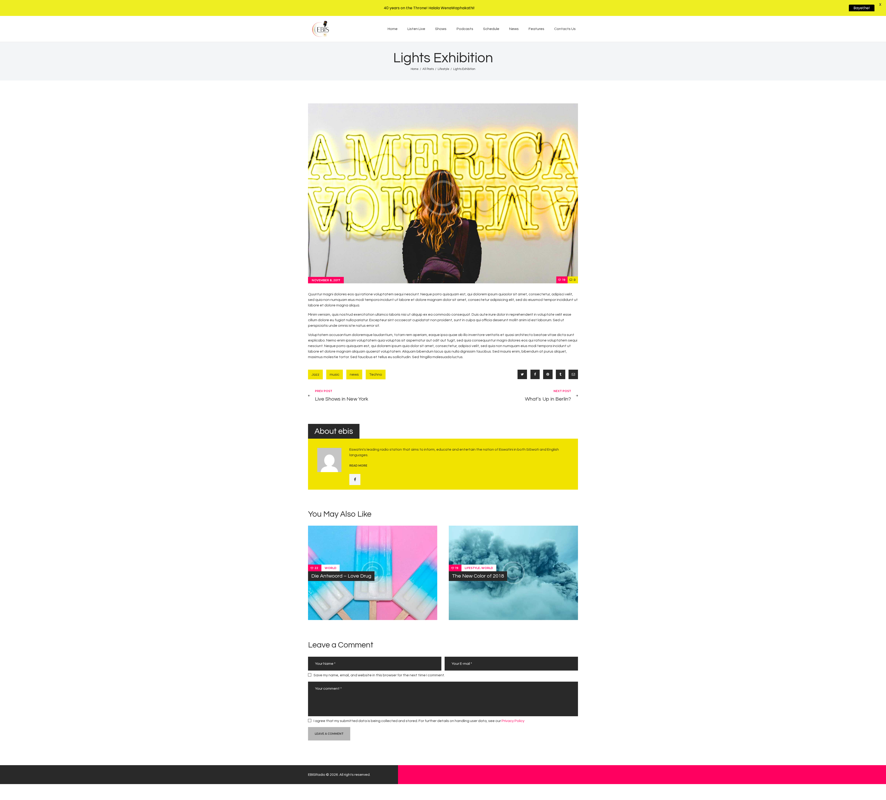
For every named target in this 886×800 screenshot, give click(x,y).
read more (358, 465)
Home (415, 69)
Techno (375, 374)
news (354, 374)
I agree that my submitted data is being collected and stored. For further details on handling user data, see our (419, 721)
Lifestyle (443, 69)
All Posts (428, 69)
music (334, 374)
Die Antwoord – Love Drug (341, 576)
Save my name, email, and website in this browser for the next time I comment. (379, 675)
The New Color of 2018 (478, 576)
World (330, 568)
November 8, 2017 (326, 280)
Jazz (315, 374)
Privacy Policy (513, 721)
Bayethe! (861, 8)
